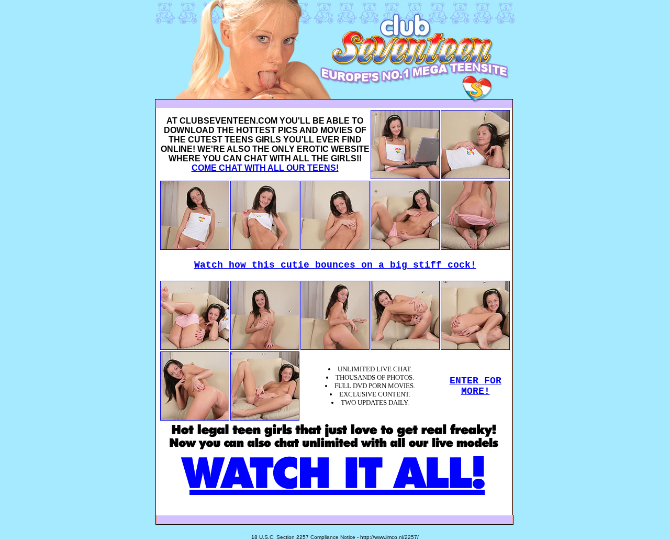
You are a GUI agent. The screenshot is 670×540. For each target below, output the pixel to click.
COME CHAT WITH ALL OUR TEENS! (265, 167)
